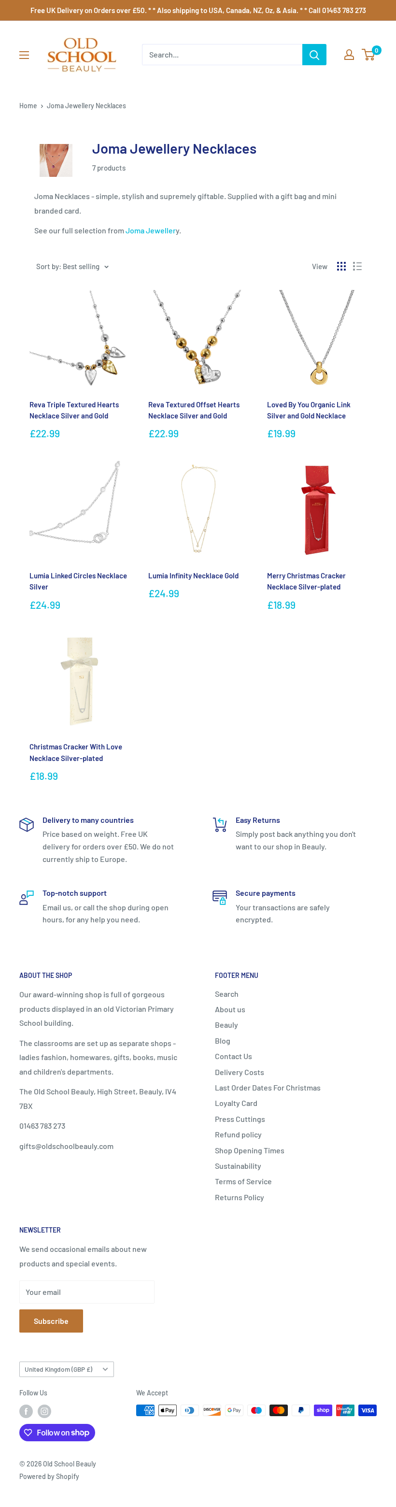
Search (227, 993)
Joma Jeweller (151, 230)
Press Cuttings (240, 1118)
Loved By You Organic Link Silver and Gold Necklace (309, 410)
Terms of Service (243, 1181)
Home (28, 105)
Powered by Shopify (49, 1476)
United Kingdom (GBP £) (58, 1369)
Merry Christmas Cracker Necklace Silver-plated (306, 581)
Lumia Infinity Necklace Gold (193, 575)
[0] (369, 54)
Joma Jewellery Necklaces (86, 105)
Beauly (226, 1024)
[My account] (349, 54)
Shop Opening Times (249, 1150)
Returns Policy (239, 1197)
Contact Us (233, 1056)
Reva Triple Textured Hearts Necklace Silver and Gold (74, 410)
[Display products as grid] (341, 266)
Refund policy (238, 1134)
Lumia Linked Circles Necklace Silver (78, 581)
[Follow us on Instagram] (44, 1411)
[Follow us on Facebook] (26, 1411)
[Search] (314, 54)
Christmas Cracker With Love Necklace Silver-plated (75, 752)
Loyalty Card (236, 1102)
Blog (222, 1040)
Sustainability (238, 1165)
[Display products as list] (357, 266)
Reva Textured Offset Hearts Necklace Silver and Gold (194, 410)
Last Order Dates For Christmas (268, 1087)
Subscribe (51, 1320)
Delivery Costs (239, 1071)
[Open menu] (24, 55)
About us (230, 1009)
